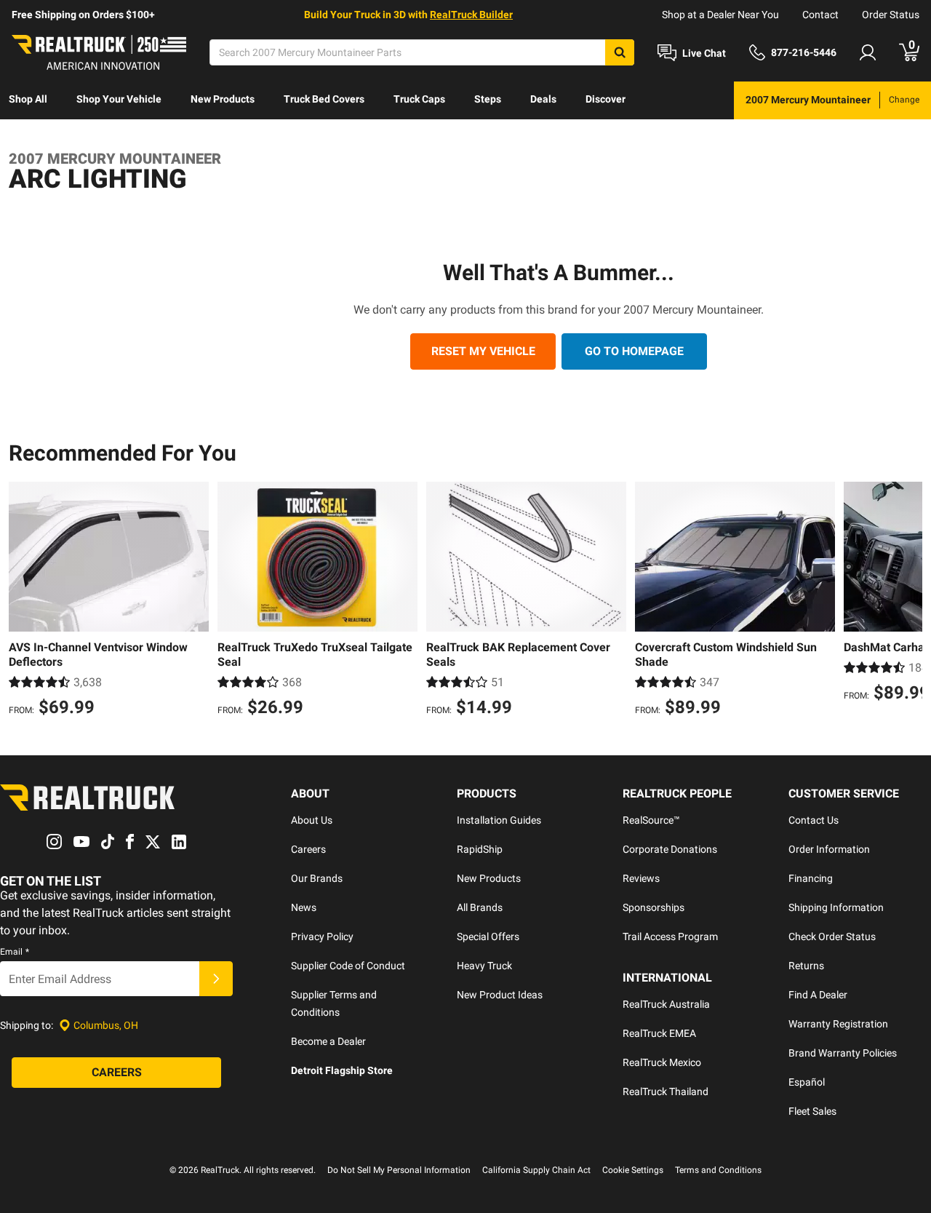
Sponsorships (653, 907)
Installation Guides (499, 820)
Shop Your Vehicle (118, 99)
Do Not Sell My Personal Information (399, 1170)
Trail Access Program (670, 936)
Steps (487, 99)
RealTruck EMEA (659, 1033)
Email (14, 952)
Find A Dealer (817, 995)
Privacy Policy (322, 936)
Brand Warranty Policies (842, 1053)
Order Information (829, 849)
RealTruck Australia (666, 1004)
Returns (806, 965)
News (303, 907)
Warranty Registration (838, 1024)
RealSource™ (651, 820)
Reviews (641, 878)
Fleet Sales (812, 1111)
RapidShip (480, 849)
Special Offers (488, 936)
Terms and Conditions (718, 1170)
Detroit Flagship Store (342, 1070)
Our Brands (317, 878)
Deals (543, 99)
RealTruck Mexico (662, 1062)
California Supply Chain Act (536, 1170)
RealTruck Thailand (665, 1091)
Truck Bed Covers (324, 99)
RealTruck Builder (471, 14)
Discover (606, 99)
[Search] (619, 52)
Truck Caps (419, 99)
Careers (308, 849)
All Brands (480, 907)
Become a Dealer (328, 1041)
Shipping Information (836, 907)
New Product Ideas (500, 995)
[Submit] (216, 978)
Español (806, 1082)
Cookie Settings (632, 1170)
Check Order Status (832, 936)
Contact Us (813, 820)
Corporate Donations (670, 849)
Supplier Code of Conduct (348, 965)
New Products (223, 99)
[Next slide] (907, 601)
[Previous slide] (23, 601)
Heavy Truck (484, 965)
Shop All (28, 99)
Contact (820, 14)
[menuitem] (28, 100)
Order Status (890, 14)
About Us (311, 820)
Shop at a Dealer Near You (720, 14)
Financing (810, 878)
